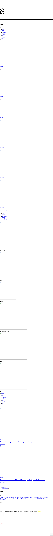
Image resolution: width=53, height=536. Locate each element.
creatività (25, 497)
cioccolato (18, 497)
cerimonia (16, 497)
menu (11, 498)
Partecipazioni (27, 498)
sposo (45, 498)
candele (14, 497)
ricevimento (30, 498)
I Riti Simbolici (2, 147)
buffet (12, 497)
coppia (22, 497)
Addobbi (1, 497)
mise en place (15, 498)
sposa (41, 498)
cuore (26, 497)
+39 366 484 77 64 (5, 520)
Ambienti (1, 66)
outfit (24, 498)
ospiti (23, 498)
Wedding (1, 499)
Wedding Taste (2, 477)
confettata (20, 497)
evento (30, 497)
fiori (32, 497)
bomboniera (7, 497)
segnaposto (38, 498)
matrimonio (3, 498)
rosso (35, 498)
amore (3, 497)
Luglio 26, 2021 (2, 444)
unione (50, 498)
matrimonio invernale (8, 498)
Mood (18, 498)
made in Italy (44, 497)
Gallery (1, 527)
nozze (20, 498)
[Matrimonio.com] (3, 524)
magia (47, 497)
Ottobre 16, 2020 (2, 482)
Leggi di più (39, 511)
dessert (28, 497)
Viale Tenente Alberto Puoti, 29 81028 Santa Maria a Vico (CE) (11, 518)
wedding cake (4, 499)
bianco (5, 497)
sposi (43, 498)
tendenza (48, 498)
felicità (31, 497)
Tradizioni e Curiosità (5, 488)
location (41, 497)
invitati (38, 497)
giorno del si (35, 497)
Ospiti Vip (1, 530)
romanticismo (34, 498)
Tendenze (1, 439)
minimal (13, 498)
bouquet (10, 497)
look (42, 497)
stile (46, 498)
